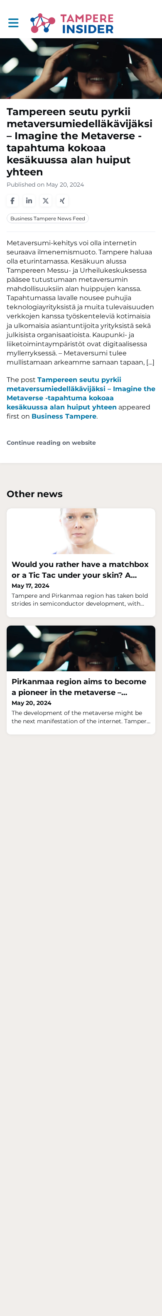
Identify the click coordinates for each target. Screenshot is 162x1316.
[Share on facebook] (12, 201)
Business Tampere (64, 416)
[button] (13, 23)
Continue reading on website (51, 442)
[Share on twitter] (46, 201)
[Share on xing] (62, 201)
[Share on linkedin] (29, 201)
